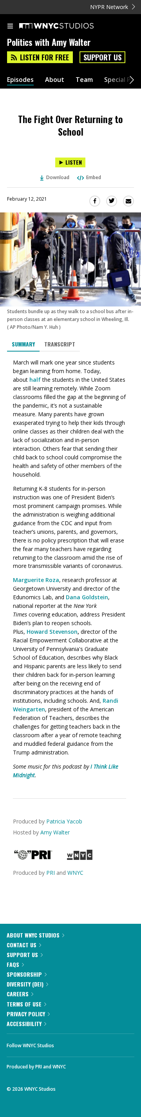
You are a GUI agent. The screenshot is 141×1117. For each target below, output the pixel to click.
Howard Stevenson (52, 631)
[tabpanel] (70, 569)
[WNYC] (79, 857)
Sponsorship (24, 974)
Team (84, 79)
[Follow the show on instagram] (110, 1043)
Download (57, 177)
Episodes (20, 79)
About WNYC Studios (33, 935)
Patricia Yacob (64, 821)
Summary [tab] (23, 344)
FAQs (13, 964)
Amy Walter (55, 832)
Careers (18, 994)
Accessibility (24, 1023)
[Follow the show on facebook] (67, 1043)
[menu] (10, 26)
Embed (93, 177)
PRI (50, 872)
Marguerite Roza (36, 580)
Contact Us (21, 945)
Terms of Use (24, 1004)
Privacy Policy (26, 1014)
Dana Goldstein (87, 597)
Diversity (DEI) (25, 984)
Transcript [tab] (59, 344)
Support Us (102, 57)
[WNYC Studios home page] (66, 26)
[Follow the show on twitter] (89, 1043)
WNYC (75, 872)
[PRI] (33, 857)
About (54, 79)
